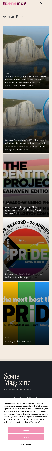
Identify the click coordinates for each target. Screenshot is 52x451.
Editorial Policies (35, 398)
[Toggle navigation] (46, 3)
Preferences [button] (35, 422)
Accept (26, 430)
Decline (26, 437)
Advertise (18, 398)
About (7, 398)
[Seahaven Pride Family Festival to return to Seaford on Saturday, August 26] (26, 249)
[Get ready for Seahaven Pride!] (26, 313)
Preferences (26, 444)
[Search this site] (40, 3)
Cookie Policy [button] (24, 419)
